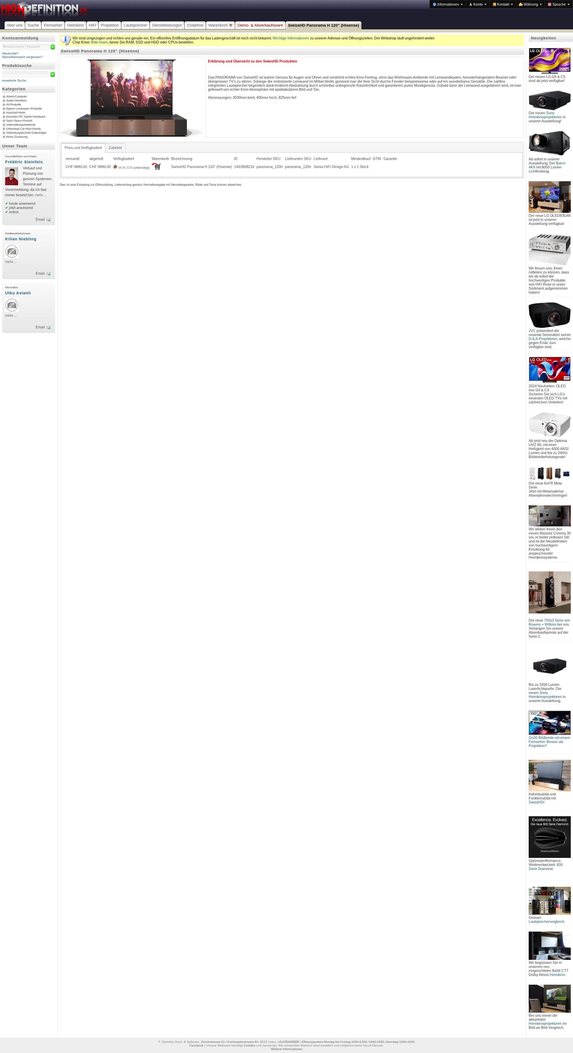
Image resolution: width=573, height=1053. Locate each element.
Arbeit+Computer (16, 96)
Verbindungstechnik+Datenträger (26, 132)
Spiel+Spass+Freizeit (19, 120)
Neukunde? (10, 53)
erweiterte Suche (14, 80)
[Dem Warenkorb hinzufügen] (156, 168)
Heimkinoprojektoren (545, 1023)
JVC (532, 331)
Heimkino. (558, 975)
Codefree (195, 25)
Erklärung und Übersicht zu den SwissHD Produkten (252, 61)
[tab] (83, 148)
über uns (15, 25)
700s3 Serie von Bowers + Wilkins (549, 622)
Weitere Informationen (286, 1049)
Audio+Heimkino (16, 100)
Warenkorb (218, 25)
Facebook (196, 1045)
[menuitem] (448, 4)
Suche (33, 25)
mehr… (41, 195)
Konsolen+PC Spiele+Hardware (25, 116)
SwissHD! (537, 802)
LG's (561, 394)
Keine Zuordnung (17, 136)
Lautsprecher (135, 25)
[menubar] (501, 4)
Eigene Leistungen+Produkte (24, 108)
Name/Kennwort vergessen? (22, 57)
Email (40, 219)
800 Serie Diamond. (546, 867)
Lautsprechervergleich (546, 922)
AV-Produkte (13, 104)
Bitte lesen (99, 42)
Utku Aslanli (18, 293)
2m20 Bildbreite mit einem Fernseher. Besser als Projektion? (549, 742)
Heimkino (75, 25)
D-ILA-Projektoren (543, 339)
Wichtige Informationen (291, 38)
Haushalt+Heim (15, 112)
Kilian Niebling (20, 239)
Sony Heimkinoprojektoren (545, 115)
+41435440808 (288, 1042)
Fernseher (53, 25)
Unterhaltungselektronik (20, 124)
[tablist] (292, 160)
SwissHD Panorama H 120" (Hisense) (323, 25)
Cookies (249, 1045)
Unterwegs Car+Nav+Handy (23, 128)
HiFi (92, 25)
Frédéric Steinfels (24, 162)
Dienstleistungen (167, 25)
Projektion (110, 25)
